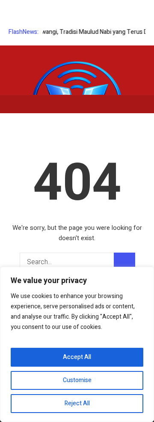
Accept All (77, 357)
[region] (77, 344)
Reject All (77, 403)
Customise (77, 380)
